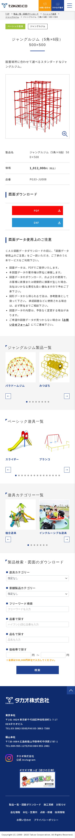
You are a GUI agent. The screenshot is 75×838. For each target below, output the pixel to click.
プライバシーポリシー (46, 820)
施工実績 (49, 804)
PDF (36, 210)
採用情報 (60, 812)
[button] (8, 396)
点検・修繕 (46, 812)
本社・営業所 (30, 812)
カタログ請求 (57, 7)
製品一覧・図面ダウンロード (26, 13)
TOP (7, 14)
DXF (36, 222)
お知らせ (61, 804)
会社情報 (15, 812)
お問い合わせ (45, 7)
